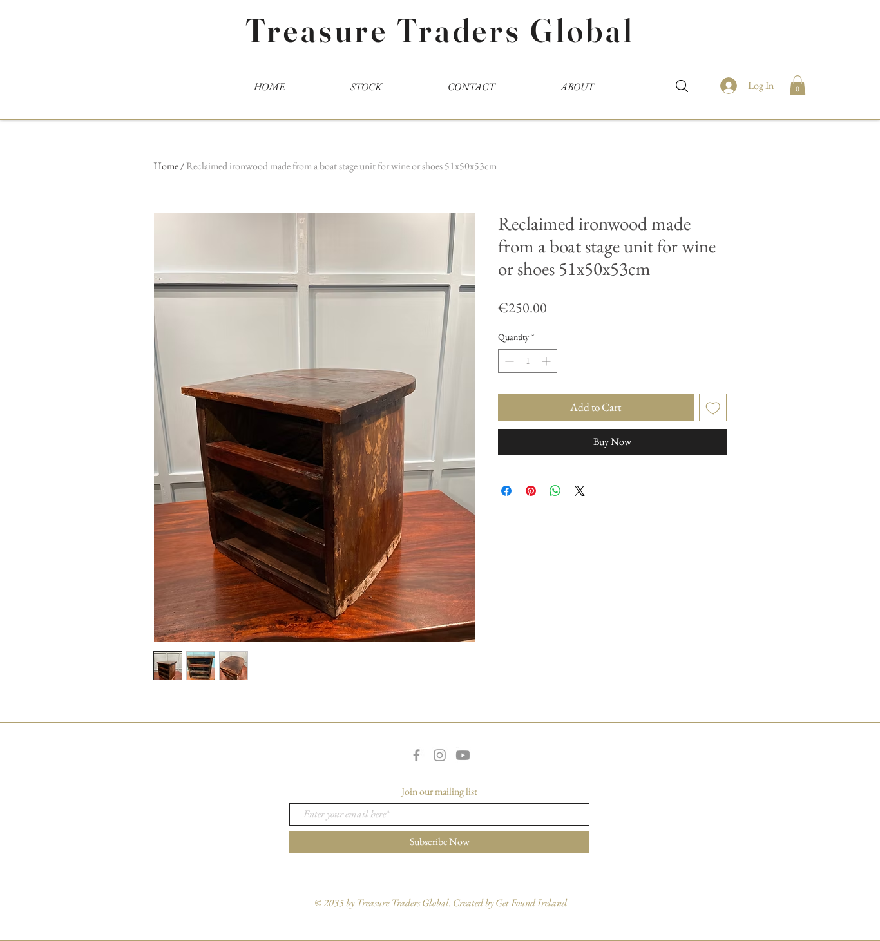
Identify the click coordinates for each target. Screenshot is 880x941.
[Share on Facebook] (506, 491)
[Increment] (547, 361)
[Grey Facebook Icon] (416, 755)
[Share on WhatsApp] (555, 491)
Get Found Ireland (531, 902)
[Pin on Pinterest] (531, 491)
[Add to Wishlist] (713, 408)
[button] (797, 85)
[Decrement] (508, 361)
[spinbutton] (527, 361)
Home (165, 166)
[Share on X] (580, 491)
